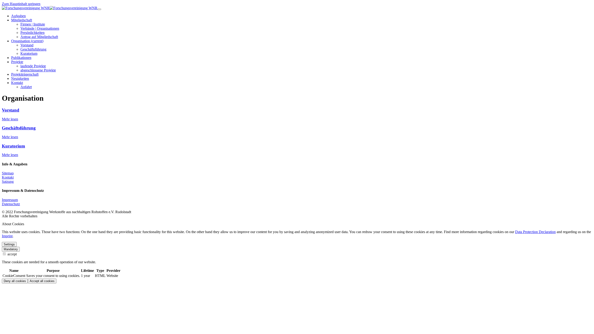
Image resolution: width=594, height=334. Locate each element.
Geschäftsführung (19, 127)
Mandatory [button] (11, 249)
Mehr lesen (10, 119)
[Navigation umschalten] (99, 9)
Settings (9, 244)
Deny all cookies (15, 281)
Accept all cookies (42, 281)
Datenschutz (11, 204)
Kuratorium (13, 146)
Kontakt (8, 177)
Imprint (7, 236)
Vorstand (10, 110)
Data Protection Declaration (535, 232)
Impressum (10, 200)
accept (11, 254)
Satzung (8, 181)
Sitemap (8, 173)
